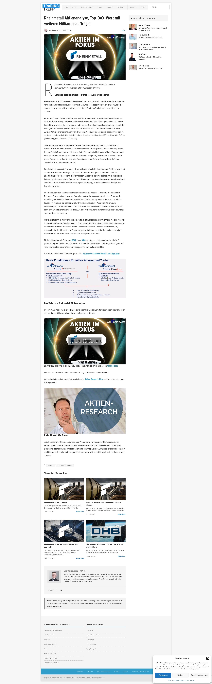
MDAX (74, 240)
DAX (83, 240)
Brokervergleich (90, 630)
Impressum (192, 680)
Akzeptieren (163, 675)
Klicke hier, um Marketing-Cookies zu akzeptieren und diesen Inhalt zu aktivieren (85, 341)
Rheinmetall (69, 465)
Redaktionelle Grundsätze (50, 653)
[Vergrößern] (123, 262)
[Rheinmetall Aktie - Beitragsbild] (64, 489)
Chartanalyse (60, 465)
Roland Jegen (53, 30)
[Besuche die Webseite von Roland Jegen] (61, 590)
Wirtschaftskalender (49, 635)
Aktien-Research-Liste (94, 379)
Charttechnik (112, 366)
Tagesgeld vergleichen (91, 649)
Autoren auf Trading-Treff (50, 644)
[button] (207, 658)
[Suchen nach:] (160, 7)
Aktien (74, 7)
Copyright (90, 671)
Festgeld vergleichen (91, 644)
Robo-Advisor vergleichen (92, 635)
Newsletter (133, 7)
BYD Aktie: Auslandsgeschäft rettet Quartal (150, 37)
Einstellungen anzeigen (199, 675)
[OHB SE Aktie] (106, 531)
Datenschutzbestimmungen (182, 680)
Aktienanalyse (50, 465)
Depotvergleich (90, 639)
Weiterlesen (80, 511)
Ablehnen (180, 675)
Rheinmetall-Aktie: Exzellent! (55, 502)
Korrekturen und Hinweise (50, 658)
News (66, 7)
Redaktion (46, 649)
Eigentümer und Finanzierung (51, 663)
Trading (99, 7)
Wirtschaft (121, 7)
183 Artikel (83, 571)
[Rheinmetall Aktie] (106, 489)
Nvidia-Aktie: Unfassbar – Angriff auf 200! (150, 68)
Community (110, 7)
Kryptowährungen (87, 7)
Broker (143, 7)
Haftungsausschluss (103, 671)
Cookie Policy (171, 680)
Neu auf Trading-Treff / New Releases (53, 630)
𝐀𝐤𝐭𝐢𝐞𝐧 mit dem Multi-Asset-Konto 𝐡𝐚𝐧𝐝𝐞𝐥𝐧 (101, 253)
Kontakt (116, 671)
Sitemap (125, 671)
